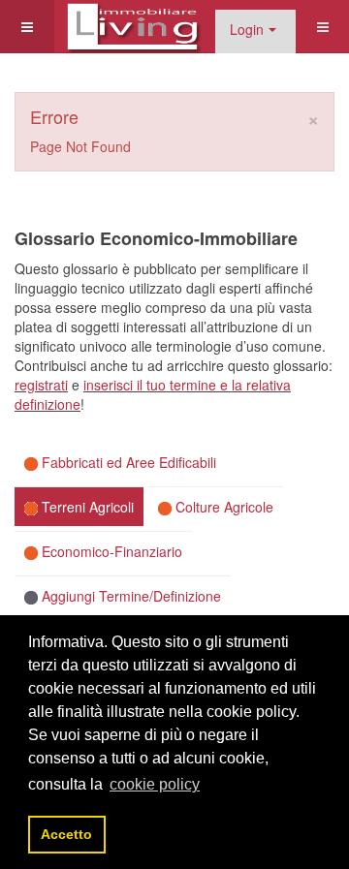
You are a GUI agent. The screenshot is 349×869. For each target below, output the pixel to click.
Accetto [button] (66, 834)
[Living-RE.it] (131, 26)
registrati (41, 384)
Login (247, 29)
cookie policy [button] (155, 784)
